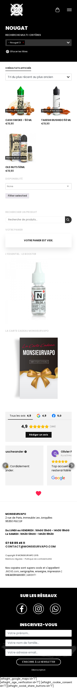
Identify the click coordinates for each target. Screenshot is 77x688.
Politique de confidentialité (38, 559)
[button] (5, 465)
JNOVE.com (12, 571)
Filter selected (17, 195)
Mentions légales (14, 559)
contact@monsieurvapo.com (30, 546)
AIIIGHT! (31, 575)
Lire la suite (13, 79)
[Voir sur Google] (13, 453)
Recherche (68, 219)
